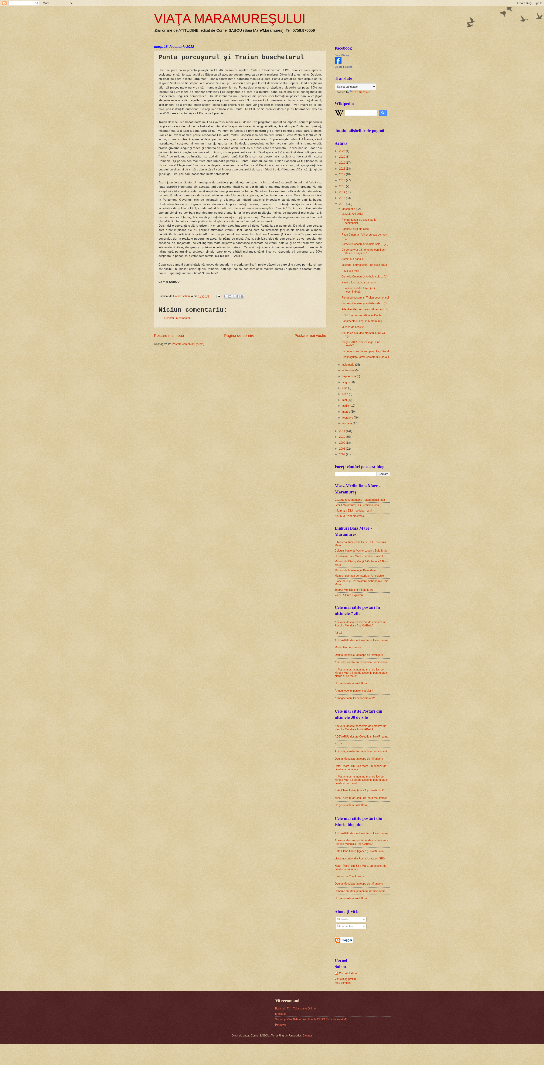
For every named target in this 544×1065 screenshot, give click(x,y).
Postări (344, 919)
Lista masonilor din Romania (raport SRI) (360, 858)
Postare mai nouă (169, 335)
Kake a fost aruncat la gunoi (358, 282)
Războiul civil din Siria (355, 228)
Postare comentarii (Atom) (188, 344)
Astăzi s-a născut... (353, 258)
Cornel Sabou (342, 55)
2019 (342, 162)
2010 (342, 436)
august (346, 382)
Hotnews (280, 1024)
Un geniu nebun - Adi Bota (351, 683)
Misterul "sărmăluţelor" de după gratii (364, 264)
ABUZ (338, 632)
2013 (342, 198)
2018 (342, 168)
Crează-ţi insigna (343, 67)
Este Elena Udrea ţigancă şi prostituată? (359, 790)
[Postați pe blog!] (230, 296)
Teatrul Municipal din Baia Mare (354, 589)
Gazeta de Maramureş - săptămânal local (360, 499)
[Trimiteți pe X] (234, 296)
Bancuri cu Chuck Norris (350, 876)
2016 (342, 180)
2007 (342, 454)
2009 (342, 442)
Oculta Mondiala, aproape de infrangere (359, 654)
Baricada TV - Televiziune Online (295, 1008)
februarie (348, 417)
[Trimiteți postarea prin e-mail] (218, 296)
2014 (342, 192)
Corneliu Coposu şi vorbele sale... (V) (364, 276)
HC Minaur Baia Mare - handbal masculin (360, 556)
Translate (364, 92)
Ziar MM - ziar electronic (350, 515)
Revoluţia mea (350, 270)
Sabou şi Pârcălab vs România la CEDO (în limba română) (311, 1019)
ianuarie (347, 423)
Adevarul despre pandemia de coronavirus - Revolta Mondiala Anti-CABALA (361, 623)
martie (346, 411)
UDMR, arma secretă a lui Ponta (361, 315)
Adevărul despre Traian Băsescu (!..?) (364, 309)
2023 (342, 151)
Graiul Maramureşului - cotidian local (357, 505)
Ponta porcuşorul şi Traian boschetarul (365, 297)
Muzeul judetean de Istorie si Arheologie (359, 575)
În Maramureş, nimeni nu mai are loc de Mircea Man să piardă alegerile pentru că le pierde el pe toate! (361, 673)
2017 (342, 174)
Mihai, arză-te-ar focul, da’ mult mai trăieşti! (361, 797)
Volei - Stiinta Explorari (349, 595)
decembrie (349, 208)
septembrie (349, 376)
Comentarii (347, 926)
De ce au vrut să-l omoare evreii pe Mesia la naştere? (363, 251)
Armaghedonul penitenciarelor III (354, 690)
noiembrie (348, 364)
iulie (345, 388)
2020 (342, 156)
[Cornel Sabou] (338, 62)
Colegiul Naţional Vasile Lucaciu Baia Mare (361, 550)
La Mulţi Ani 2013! (352, 213)
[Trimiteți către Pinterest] (242, 296)
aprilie (346, 405)
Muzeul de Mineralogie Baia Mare (355, 570)
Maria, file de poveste (348, 647)
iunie (345, 394)
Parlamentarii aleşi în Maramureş (361, 321)
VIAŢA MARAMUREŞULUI (230, 18)
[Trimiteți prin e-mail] (226, 296)
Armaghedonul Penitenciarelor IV (355, 698)
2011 (342, 431)
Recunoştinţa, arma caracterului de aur (365, 357)
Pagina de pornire (239, 335)
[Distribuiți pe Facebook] (238, 296)
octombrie (348, 370)
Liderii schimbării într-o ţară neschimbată (358, 290)
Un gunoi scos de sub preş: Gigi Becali (365, 351)
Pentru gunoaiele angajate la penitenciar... (358, 221)
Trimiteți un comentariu (178, 318)
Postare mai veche (310, 335)
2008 (342, 448)
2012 (342, 204)
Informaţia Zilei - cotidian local (353, 510)
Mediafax (280, 1013)
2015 (342, 186)
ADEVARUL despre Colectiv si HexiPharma (361, 640)
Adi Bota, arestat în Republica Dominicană (361, 662)
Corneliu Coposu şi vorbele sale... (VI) (364, 244)
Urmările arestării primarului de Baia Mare (360, 891)
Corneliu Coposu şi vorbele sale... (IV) (364, 303)
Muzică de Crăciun (352, 327)
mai (345, 400)
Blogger (307, 1035)
